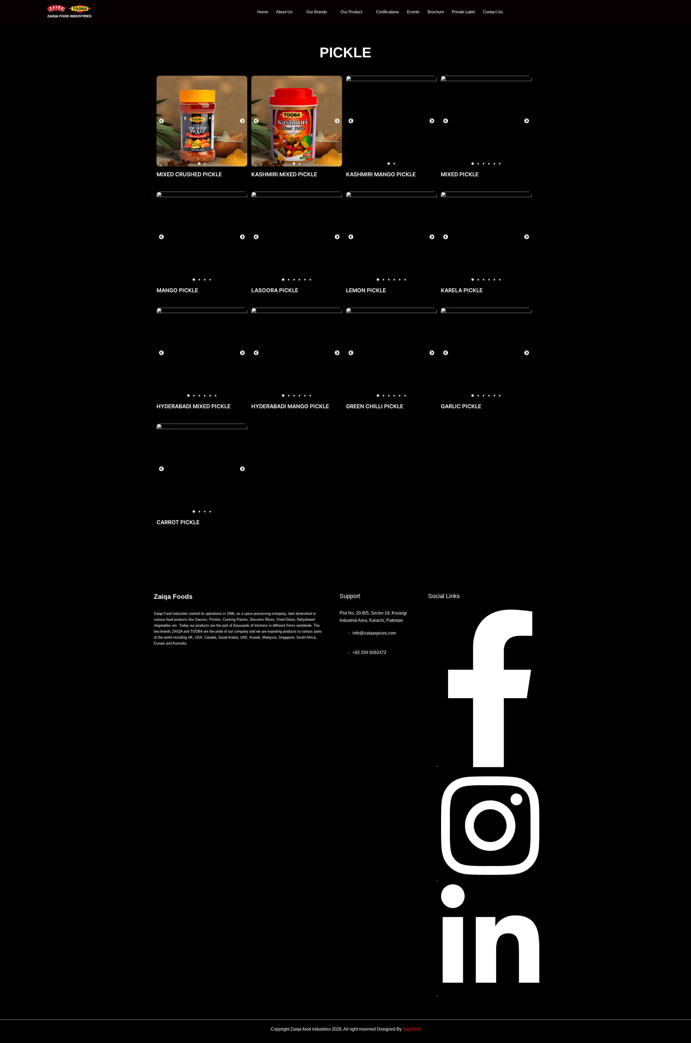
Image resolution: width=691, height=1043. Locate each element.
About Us (284, 11)
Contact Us (493, 11)
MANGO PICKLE (177, 290)
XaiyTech (412, 1029)
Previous (161, 121)
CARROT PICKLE (178, 522)
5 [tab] (494, 164)
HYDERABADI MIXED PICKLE (194, 406)
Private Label (463, 11)
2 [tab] (204, 164)
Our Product (351, 11)
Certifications (387, 11)
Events (413, 11)
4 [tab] (489, 164)
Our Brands (316, 11)
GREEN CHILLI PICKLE (374, 406)
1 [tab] (199, 164)
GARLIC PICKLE (461, 406)
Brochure (436, 11)
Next (242, 121)
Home (262, 11)
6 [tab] (499, 164)
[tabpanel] (202, 121)
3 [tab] (483, 164)
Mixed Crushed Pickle (189, 174)
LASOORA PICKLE (274, 290)
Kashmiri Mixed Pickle (284, 174)
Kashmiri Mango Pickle (381, 174)
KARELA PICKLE (462, 290)
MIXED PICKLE (460, 174)
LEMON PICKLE (366, 290)
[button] (656, 11)
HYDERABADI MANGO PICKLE (290, 406)
